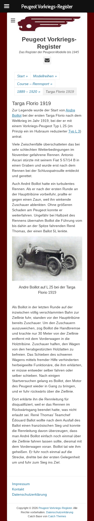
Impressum (21, 484)
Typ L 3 (74, 131)
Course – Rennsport (34, 84)
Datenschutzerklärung (29, 494)
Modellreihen (45, 76)
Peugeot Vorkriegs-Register (49, 43)
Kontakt (18, 489)
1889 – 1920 (28, 92)
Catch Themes (57, 516)
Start (22, 76)
